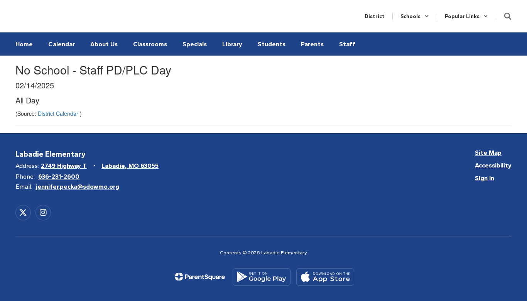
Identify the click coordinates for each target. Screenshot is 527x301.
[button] (414, 16)
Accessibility (493, 165)
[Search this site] (508, 16)
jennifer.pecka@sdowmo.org (77, 186)
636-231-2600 (58, 176)
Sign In (484, 178)
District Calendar (59, 113)
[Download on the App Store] (325, 277)
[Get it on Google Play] (262, 277)
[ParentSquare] (200, 276)
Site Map (488, 152)
